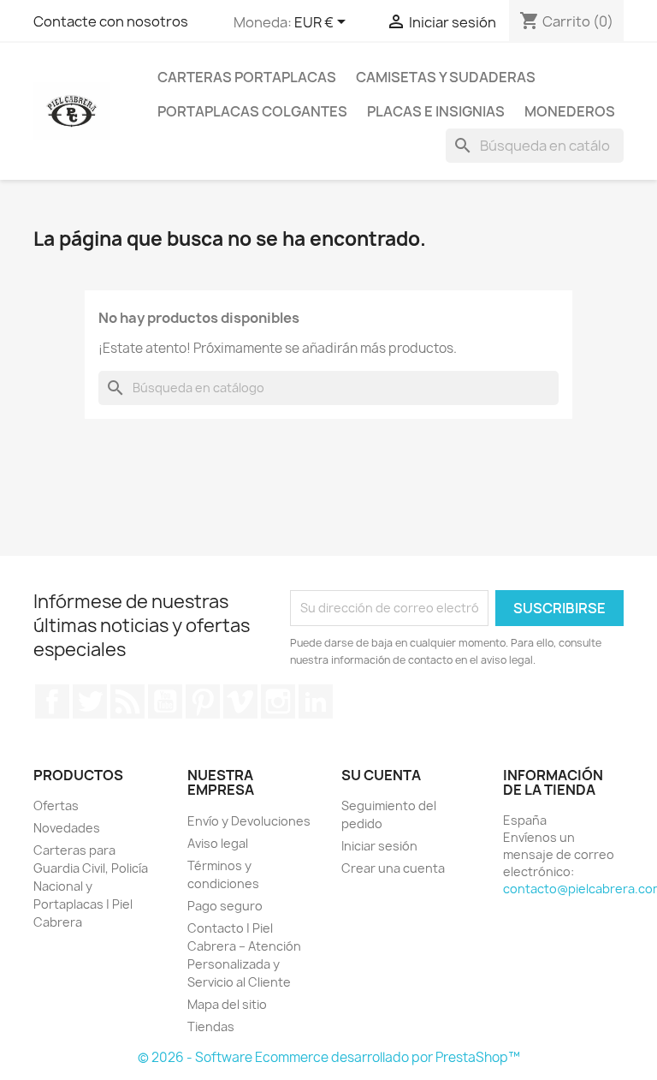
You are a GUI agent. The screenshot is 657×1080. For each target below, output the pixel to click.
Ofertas (56, 805)
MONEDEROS (569, 111)
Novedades (66, 828)
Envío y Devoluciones (249, 821)
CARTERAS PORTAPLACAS (246, 77)
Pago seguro (225, 906)
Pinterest (203, 701)
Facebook (52, 701)
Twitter (90, 701)
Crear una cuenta (393, 868)
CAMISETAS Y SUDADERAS (446, 77)
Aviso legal (217, 843)
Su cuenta (381, 775)
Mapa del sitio (227, 1004)
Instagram (278, 701)
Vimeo (240, 701)
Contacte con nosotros (110, 21)
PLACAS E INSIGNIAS (436, 111)
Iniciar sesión (379, 846)
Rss (127, 701)
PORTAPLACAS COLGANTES (252, 111)
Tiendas (210, 1026)
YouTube (165, 701)
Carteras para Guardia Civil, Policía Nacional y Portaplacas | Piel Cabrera (90, 886)
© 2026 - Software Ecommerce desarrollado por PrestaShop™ (329, 1057)
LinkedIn (316, 701)
